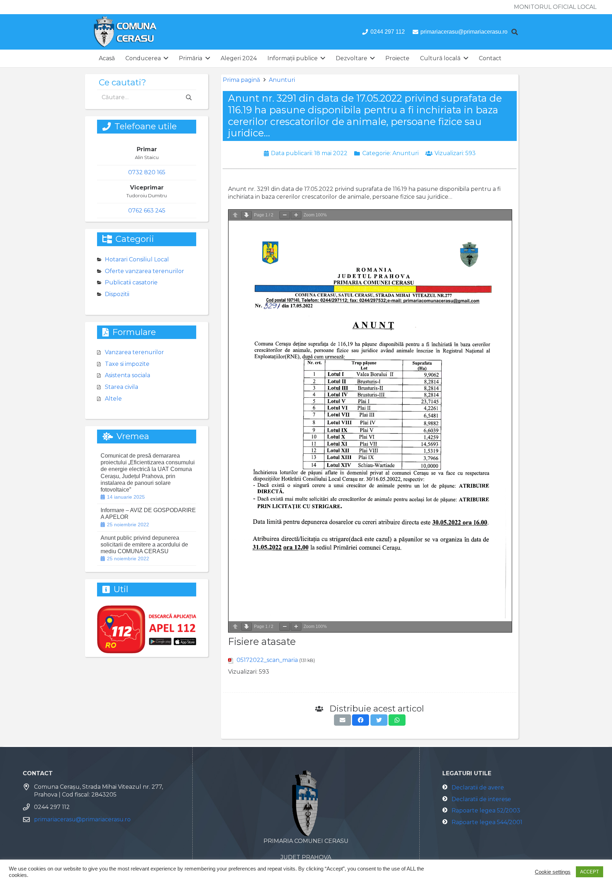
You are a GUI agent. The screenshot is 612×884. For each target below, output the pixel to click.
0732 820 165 (146, 172)
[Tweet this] (378, 720)
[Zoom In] (296, 215)
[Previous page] (235, 215)
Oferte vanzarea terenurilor (144, 271)
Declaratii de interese (481, 799)
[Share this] (360, 720)
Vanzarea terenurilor (134, 352)
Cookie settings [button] (553, 872)
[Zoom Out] (284, 215)
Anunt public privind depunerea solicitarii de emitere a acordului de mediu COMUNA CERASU (144, 544)
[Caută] (515, 32)
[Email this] (342, 720)
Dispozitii (117, 294)
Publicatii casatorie (131, 282)
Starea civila (121, 387)
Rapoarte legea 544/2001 (487, 822)
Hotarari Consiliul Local (137, 259)
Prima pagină (241, 79)
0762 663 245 (146, 210)
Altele (113, 398)
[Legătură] (125, 32)
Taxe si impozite (127, 364)
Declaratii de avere (478, 787)
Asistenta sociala (127, 375)
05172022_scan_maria (267, 660)
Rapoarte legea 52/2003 (486, 810)
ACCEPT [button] (589, 871)
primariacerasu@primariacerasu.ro (82, 819)
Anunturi (282, 79)
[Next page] (246, 215)
